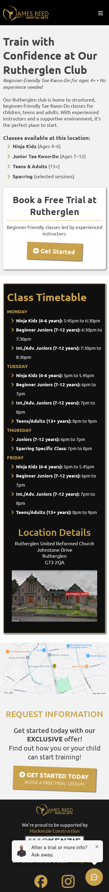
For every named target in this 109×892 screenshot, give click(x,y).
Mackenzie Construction (55, 831)
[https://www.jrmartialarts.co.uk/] (25, 13)
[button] (100, 13)
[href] (54, 669)
